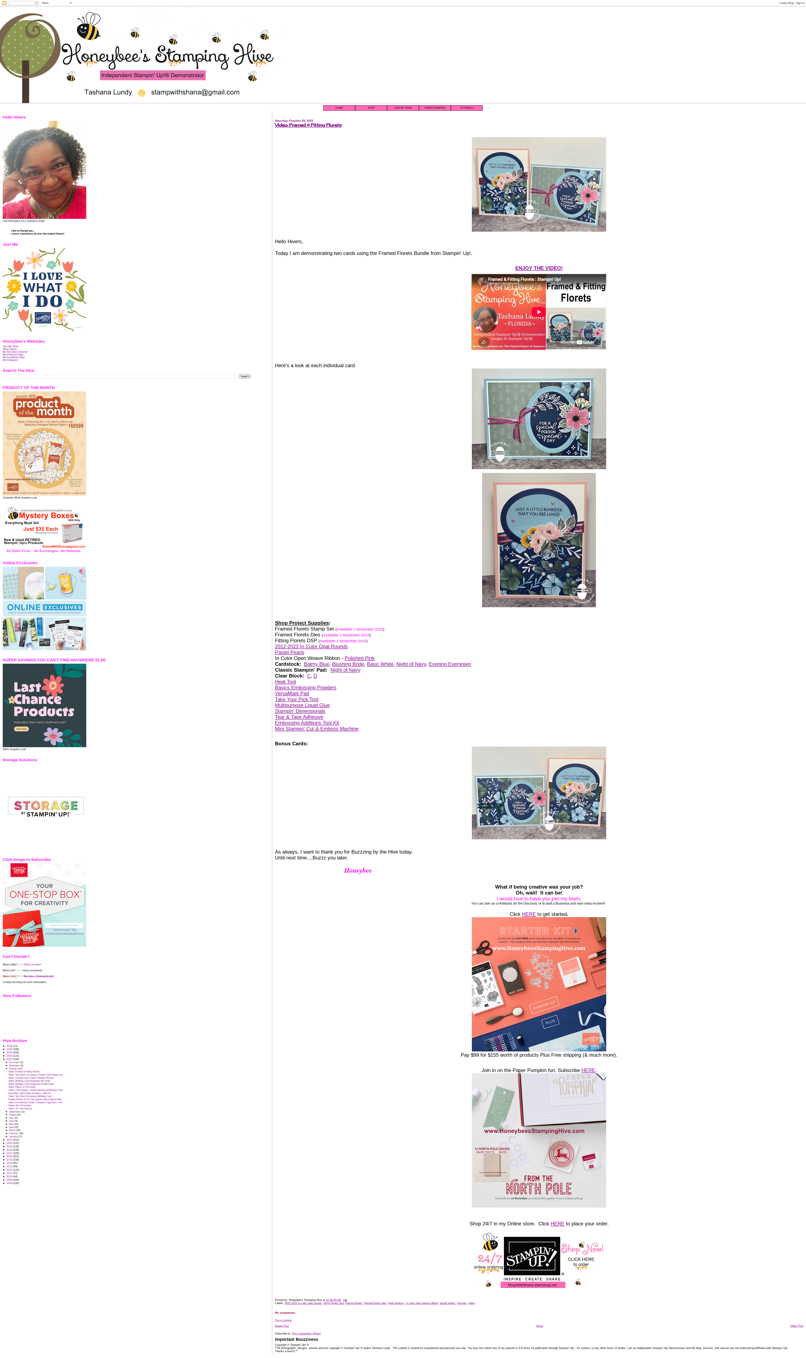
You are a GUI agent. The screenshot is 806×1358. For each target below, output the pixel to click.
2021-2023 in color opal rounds (303, 1303)
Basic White (380, 664)
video (471, 1303)
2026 (10, 1046)
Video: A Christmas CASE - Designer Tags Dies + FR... (36, 1102)
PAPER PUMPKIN (435, 107)
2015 (10, 1159)
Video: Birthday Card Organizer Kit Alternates (31, 1084)
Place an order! (32, 964)
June (12, 1121)
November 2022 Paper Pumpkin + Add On (29, 1093)
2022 (10, 1059)
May (11, 1124)
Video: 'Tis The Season (20, 1108)
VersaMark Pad (292, 693)
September (15, 1111)
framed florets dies (375, 1303)
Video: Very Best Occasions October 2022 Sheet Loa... (36, 1074)
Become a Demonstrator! (39, 976)
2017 (10, 1153)
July (11, 1117)
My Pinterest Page (13, 354)
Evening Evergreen (450, 664)
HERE (529, 914)
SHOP (371, 107)
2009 (10, 1179)
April (11, 1127)
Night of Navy (411, 664)
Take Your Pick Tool (296, 699)
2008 (10, 1183)
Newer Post (282, 1326)
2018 (10, 1149)
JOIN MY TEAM (403, 107)
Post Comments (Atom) (306, 1333)
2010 (10, 1176)
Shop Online (10, 349)
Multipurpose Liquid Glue (302, 705)
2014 (10, 1163)
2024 (10, 1052)
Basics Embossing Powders (305, 687)
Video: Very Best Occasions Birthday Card (30, 1096)
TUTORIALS (467, 107)
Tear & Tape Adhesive (299, 717)
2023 (10, 1055)
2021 (10, 1139)
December (14, 1062)
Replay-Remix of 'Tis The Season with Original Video (35, 1099)
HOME (339, 107)
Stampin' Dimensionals (300, 711)
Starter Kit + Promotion (19, 1105)
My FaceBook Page (14, 357)
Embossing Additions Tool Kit (307, 723)
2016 (10, 1156)
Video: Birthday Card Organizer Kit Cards (29, 1081)
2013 (10, 1166)
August (13, 1114)
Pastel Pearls (289, 652)
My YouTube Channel (15, 351)
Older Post (796, 1326)
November (14, 1065)
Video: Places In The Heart (22, 1087)
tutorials (462, 1303)
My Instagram (10, 360)
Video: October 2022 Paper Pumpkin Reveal (30, 1078)
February (14, 1133)
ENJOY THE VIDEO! (539, 268)
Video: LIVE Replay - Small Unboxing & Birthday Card (35, 1090)
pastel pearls (447, 1303)
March (12, 1130)
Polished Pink (360, 658)
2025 (10, 1049)
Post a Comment (283, 1320)
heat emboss (396, 1303)
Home (539, 1326)
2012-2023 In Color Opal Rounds (311, 646)
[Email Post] (344, 1300)
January (13, 1136)
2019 (10, 1146)
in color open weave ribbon (422, 1303)
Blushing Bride (348, 664)
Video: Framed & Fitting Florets (308, 125)
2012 (10, 1169)
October (13, 1068)
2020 (10, 1143)
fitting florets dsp (333, 1303)
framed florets (353, 1303)
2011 (10, 1173)
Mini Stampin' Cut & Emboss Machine (317, 728)
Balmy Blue (316, 664)
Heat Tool (285, 681)
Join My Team (10, 346)
